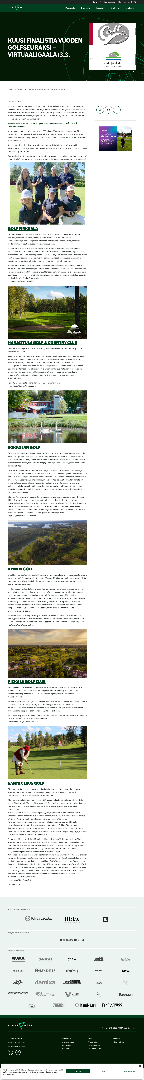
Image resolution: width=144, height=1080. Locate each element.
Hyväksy (78, 1071)
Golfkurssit (66, 1048)
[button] (140, 1066)
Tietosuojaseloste (94, 1048)
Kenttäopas (66, 1045)
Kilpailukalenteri (119, 1042)
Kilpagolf (100, 8)
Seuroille (85, 8)
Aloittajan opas (68, 1042)
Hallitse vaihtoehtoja (128, 1071)
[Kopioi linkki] (117, 110)
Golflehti (130, 8)
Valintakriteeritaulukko (67, 137)
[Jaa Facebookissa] (108, 110)
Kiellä (103, 1071)
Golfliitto (115, 8)
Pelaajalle (70, 8)
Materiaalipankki (94, 1045)
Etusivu (10, 89)
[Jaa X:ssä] (100, 110)
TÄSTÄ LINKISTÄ (70, 123)
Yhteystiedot (93, 1042)
